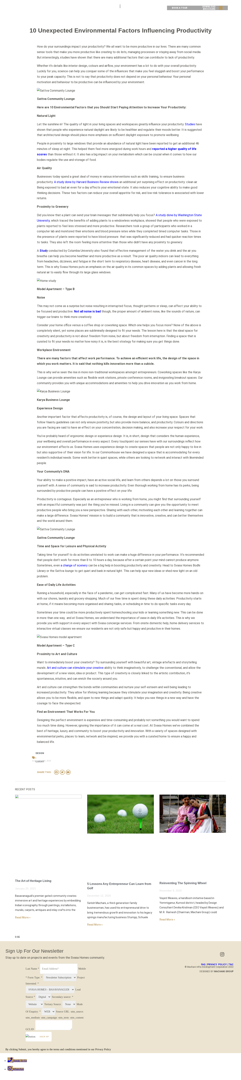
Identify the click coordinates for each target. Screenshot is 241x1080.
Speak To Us (20, 1060)
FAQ (203, 964)
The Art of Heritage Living (33, 880)
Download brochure (208, 7)
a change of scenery (74, 565)
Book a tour (179, 8)
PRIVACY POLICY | (217, 964)
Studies (190, 124)
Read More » (23, 917)
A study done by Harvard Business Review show (85, 182)
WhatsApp (18, 1069)
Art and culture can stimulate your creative (75, 668)
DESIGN (40, 753)
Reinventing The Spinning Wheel (182, 883)
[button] (221, 8)
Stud (43, 250)
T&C (230, 964)
